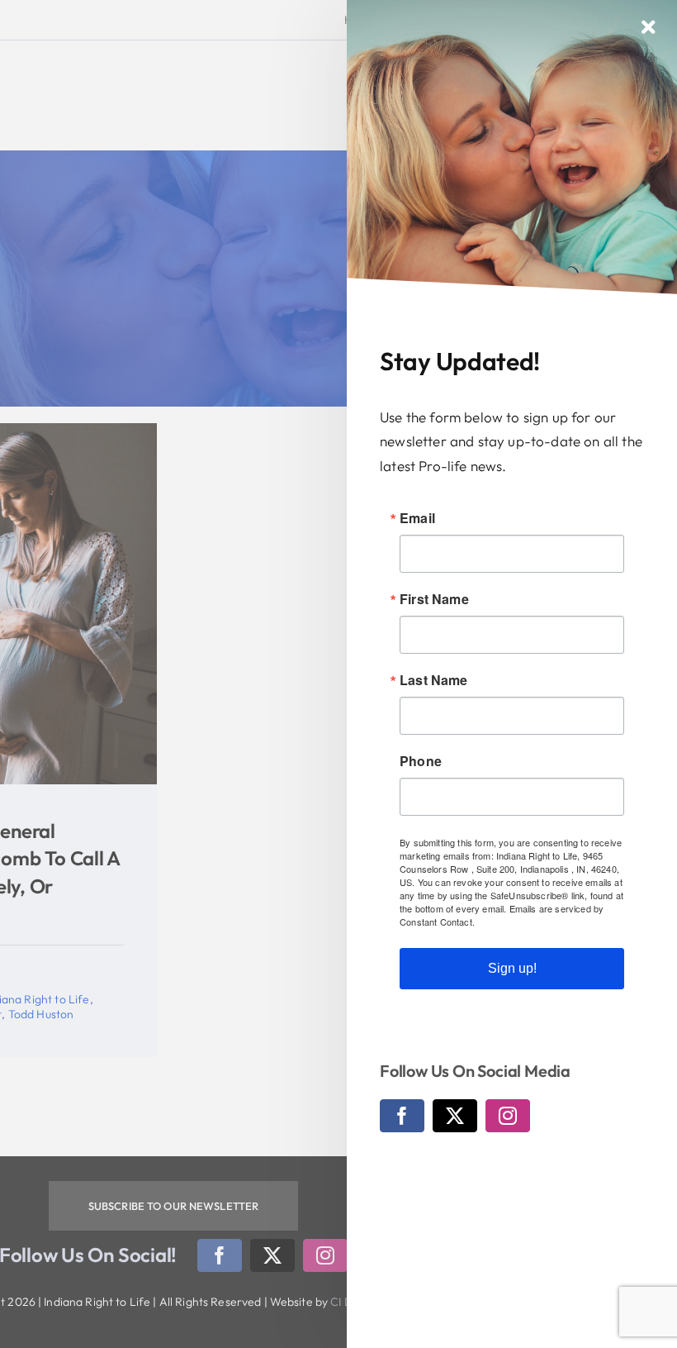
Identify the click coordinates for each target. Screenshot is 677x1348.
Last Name (434, 680)
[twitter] (455, 1115)
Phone (421, 761)
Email (417, 518)
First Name (434, 599)
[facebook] (402, 1115)
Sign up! (512, 968)
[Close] (648, 27)
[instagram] (507, 1115)
